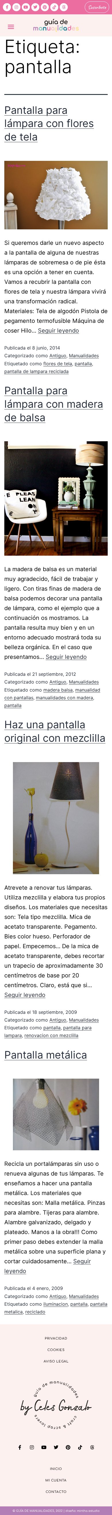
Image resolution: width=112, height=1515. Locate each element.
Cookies (56, 1350)
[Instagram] (16, 7)
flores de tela (57, 363)
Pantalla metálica (45, 1055)
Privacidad (56, 1338)
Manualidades (84, 355)
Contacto (56, 1492)
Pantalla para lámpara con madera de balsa (53, 404)
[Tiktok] (54, 7)
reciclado (35, 1312)
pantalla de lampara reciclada (36, 371)
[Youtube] (26, 7)
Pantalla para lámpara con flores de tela (49, 123)
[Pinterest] (45, 7)
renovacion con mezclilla (51, 1035)
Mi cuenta (56, 1480)
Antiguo (57, 355)
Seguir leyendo (58, 330)
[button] (11, 27)
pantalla (83, 363)
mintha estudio (88, 1510)
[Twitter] (35, 7)
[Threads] (64, 7)
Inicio (56, 1469)
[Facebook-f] (7, 7)
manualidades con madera (64, 697)
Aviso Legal (56, 1361)
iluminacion (55, 1304)
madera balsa (58, 690)
